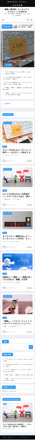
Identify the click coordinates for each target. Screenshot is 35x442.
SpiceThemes (30, 434)
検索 (5, 341)
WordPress (16, 434)
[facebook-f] (13, 5)
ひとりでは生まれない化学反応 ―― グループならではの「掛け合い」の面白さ (17, 195)
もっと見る (28, 64)
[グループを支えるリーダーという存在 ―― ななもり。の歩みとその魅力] (17, 132)
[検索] (27, 20)
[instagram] (19, 5)
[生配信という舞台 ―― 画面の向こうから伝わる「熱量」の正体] (17, 261)
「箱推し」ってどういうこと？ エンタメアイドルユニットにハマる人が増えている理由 (17, 322)
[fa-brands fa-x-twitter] (15, 5)
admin (27, 33)
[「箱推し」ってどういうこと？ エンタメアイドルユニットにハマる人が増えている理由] (17, 304)
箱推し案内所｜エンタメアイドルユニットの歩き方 (17, 10)
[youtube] (21, 5)
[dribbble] (17, 5)
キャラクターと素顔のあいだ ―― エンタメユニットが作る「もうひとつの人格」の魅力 (17, 237)
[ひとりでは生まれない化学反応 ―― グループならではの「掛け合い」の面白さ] (17, 177)
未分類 (27, 58)
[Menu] (3, 20)
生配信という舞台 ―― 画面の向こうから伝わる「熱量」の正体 (17, 278)
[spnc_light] (31, 19)
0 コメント (14, 161)
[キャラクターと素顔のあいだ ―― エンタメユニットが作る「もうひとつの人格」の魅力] (17, 220)
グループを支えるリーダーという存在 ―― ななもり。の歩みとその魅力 (17, 151)
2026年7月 (7, 103)
